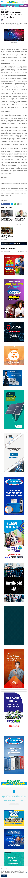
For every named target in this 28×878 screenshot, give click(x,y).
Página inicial (4, 9)
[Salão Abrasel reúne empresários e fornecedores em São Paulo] (7, 230)
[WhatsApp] (15, 204)
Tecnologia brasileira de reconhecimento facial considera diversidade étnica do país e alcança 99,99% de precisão (20, 221)
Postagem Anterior (6, 251)
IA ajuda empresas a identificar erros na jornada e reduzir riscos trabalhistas (7, 219)
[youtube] (15, 804)
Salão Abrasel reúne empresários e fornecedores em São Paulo (7, 236)
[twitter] (12, 804)
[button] (2, 2)
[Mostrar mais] (20, 204)
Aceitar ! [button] (4, 875)
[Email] (18, 204)
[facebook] (10, 804)
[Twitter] (12, 204)
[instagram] (18, 804)
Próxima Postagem (22, 251)
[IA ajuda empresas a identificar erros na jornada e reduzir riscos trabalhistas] (7, 213)
